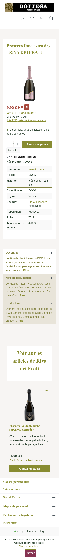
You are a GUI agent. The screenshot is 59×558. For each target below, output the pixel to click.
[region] (29, 83)
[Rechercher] (22, 18)
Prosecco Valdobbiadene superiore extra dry (24, 427)
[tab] (29, 261)
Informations (11, 489)
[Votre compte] (41, 18)
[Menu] (7, 18)
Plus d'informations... (29, 546)
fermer (31, 553)
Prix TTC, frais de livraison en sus (26, 120)
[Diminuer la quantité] (10, 144)
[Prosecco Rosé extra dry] (29, 83)
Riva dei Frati (36, 169)
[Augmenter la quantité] (17, 144)
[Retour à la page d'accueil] (29, 7)
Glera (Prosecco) (38, 202)
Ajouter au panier (37, 144)
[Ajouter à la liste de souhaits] (46, 392)
